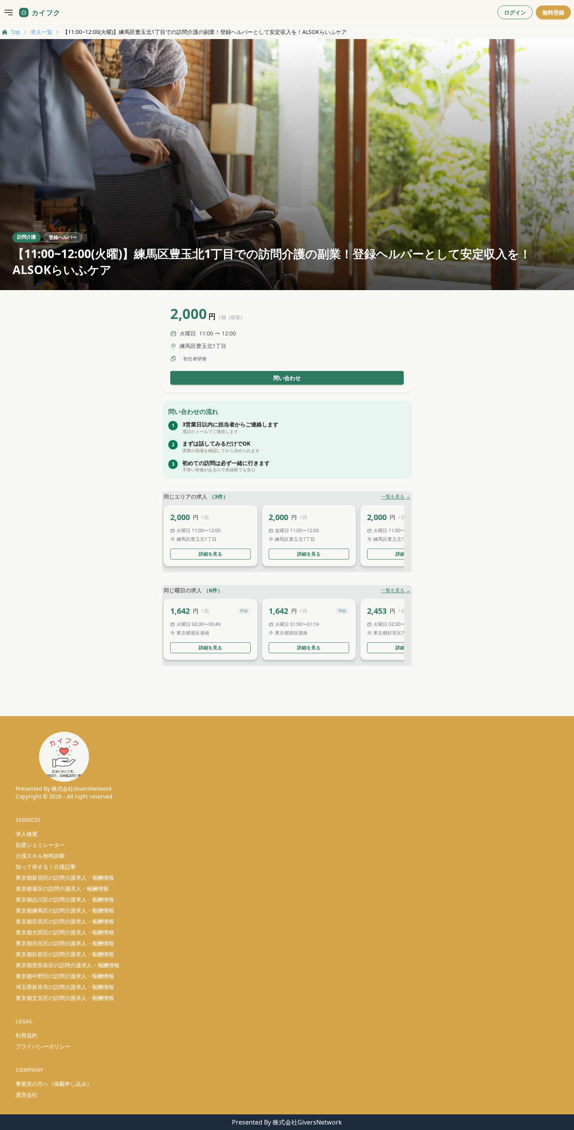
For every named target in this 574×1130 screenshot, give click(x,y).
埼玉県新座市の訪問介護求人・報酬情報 (65, 987)
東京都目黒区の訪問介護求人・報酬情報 (65, 921)
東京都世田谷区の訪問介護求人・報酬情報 (67, 965)
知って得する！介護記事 (46, 866)
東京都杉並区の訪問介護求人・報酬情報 (65, 954)
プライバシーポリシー (43, 1046)
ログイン (515, 12)
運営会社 (26, 1094)
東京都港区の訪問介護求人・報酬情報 (62, 888)
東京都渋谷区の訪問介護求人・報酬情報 (65, 943)
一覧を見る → (395, 497)
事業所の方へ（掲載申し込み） (54, 1083)
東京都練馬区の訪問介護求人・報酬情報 (65, 910)
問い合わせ (287, 377)
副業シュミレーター (40, 844)
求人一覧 (41, 32)
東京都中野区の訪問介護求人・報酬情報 (65, 976)
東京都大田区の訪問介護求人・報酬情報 (65, 932)
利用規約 (26, 1035)
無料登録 (553, 12)
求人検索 (26, 834)
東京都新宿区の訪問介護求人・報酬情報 (65, 877)
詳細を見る (210, 554)
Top (15, 32)
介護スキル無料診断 (40, 855)
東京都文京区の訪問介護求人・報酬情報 (65, 998)
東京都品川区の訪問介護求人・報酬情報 (65, 899)
